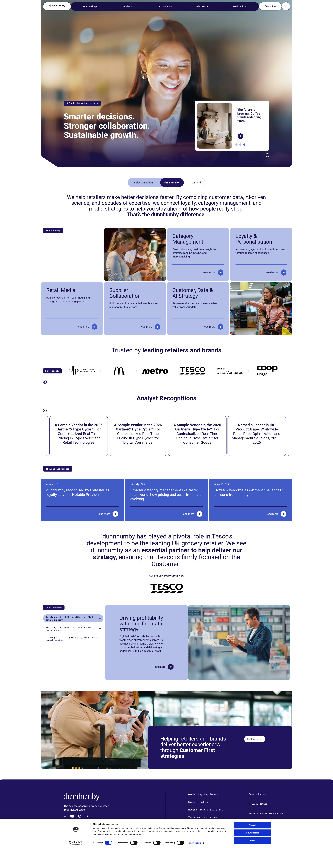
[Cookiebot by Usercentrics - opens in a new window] (75, 843)
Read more (209, 272)
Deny (252, 840)
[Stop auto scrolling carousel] (267, 155)
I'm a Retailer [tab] (172, 182)
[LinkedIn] (65, 816)
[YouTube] (72, 816)
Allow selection (252, 833)
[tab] (73, 618)
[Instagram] (79, 816)
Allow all (252, 825)
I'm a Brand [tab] (194, 182)
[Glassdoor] (86, 816)
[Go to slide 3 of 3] (244, 144)
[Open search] (286, 6)
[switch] (134, 843)
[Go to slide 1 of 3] (236, 144)
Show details (195, 843)
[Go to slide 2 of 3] (240, 144)
